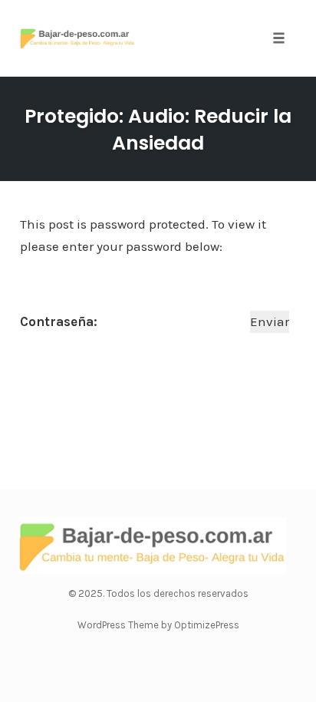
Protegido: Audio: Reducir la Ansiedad (158, 130)
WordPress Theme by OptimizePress (158, 625)
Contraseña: (60, 321)
